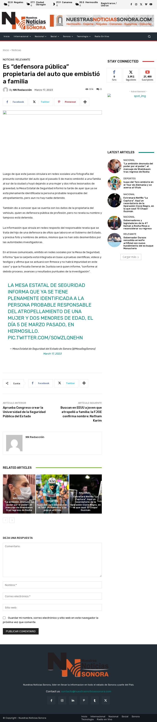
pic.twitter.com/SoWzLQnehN (45, 338)
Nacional (19, 498)
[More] (85, 102)
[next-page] (12, 520)
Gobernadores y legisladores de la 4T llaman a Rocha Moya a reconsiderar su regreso (137, 224)
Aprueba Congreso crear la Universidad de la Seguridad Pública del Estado (24, 412)
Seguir (131, 71)
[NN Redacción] (6, 89)
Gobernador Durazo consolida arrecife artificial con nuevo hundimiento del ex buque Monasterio (138, 243)
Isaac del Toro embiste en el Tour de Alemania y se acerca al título (52, 508)
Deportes (52, 501)
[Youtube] (150, 4)
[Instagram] (136, 4)
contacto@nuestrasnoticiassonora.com (86, 691)
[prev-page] (5, 520)
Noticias (16, 50)
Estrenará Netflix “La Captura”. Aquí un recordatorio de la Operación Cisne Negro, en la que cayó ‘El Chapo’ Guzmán (85, 503)
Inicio (6, 50)
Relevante (23, 59)
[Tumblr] (95, 700)
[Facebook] (131, 4)
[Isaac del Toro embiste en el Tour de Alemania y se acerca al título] (52, 494)
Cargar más (129, 257)
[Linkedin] (73, 700)
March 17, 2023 (52, 353)
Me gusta (114, 71)
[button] (149, 37)
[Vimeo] (146, 4)
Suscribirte (147, 71)
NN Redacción (22, 90)
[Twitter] (141, 4)
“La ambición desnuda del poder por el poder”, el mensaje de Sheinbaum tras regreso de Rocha (19, 506)
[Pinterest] (84, 700)
